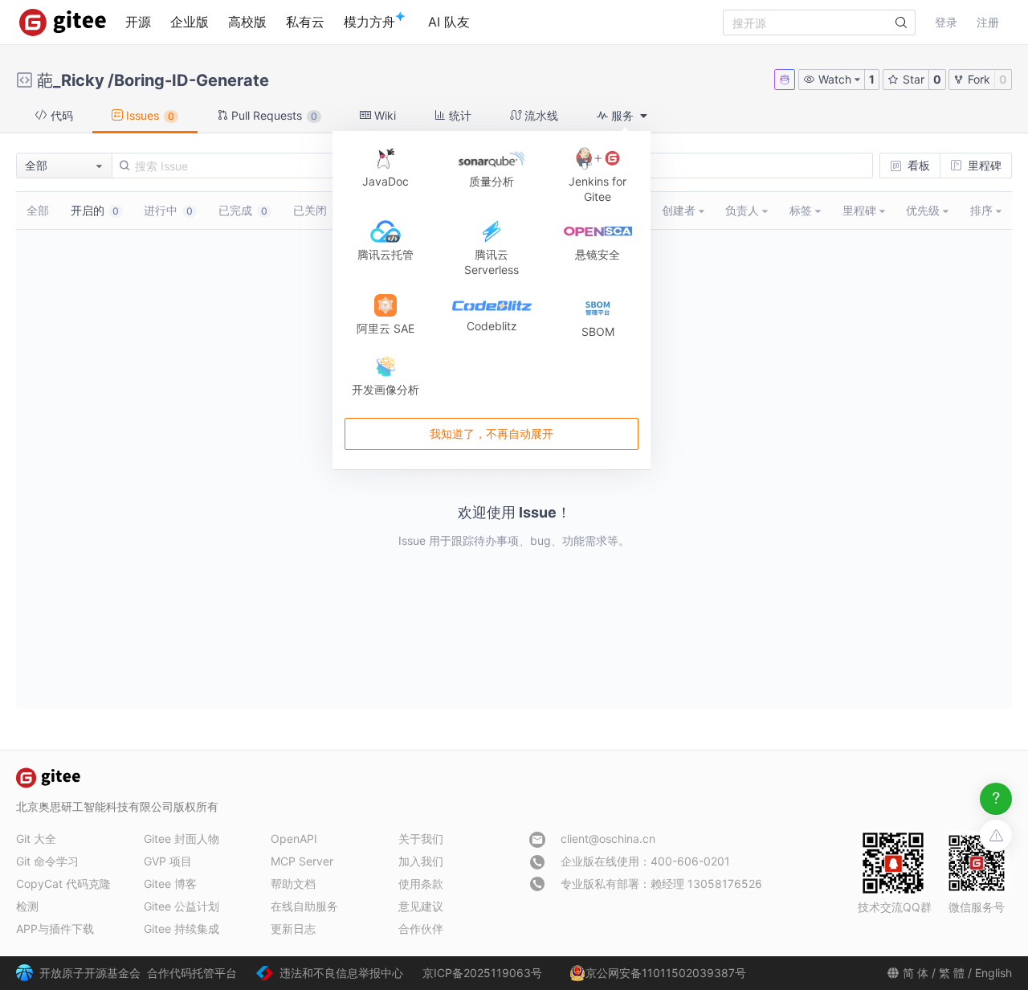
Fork (977, 79)
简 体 (915, 973)
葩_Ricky (70, 80)
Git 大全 (36, 838)
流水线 (539, 115)
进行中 (168, 210)
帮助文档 (293, 883)
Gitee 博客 (170, 883)
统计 (458, 115)
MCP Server (302, 861)
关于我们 (420, 838)
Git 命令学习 (47, 861)
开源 (138, 22)
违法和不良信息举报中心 (341, 973)
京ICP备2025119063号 (482, 973)
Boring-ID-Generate (191, 80)
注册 (988, 22)
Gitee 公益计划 (181, 906)
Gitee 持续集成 (181, 928)
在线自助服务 (304, 906)
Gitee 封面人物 (181, 838)
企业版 (189, 22)
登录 (946, 22)
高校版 (247, 22)
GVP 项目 (168, 861)
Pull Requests (272, 115)
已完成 (242, 210)
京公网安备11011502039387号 (665, 973)
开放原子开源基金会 (90, 973)
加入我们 (420, 861)
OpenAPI (294, 838)
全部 (38, 210)
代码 (60, 115)
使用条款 (420, 883)
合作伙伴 (420, 928)
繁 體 (952, 973)
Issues (148, 115)
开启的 (95, 210)
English (993, 973)
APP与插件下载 (55, 928)
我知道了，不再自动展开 (491, 433)
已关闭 (317, 210)
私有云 (305, 22)
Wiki (383, 115)
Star (912, 79)
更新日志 (293, 928)
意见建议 (420, 906)
